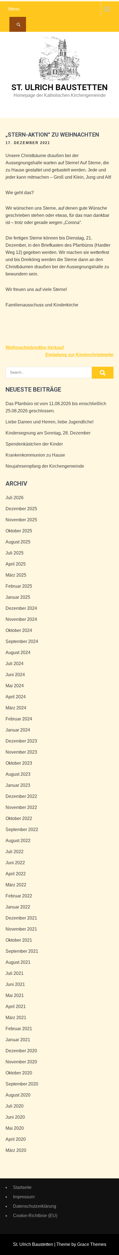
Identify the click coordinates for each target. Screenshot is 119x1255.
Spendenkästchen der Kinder (34, 444)
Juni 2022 (15, 862)
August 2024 (18, 652)
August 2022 (18, 840)
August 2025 (18, 542)
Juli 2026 (15, 497)
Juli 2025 (15, 553)
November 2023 (21, 752)
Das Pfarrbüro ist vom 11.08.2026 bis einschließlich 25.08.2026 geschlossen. (56, 407)
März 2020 (16, 1150)
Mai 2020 (15, 1128)
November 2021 (21, 929)
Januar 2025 (18, 597)
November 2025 (21, 519)
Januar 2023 (18, 785)
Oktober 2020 (19, 1073)
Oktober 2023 (19, 763)
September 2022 (22, 829)
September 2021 (22, 951)
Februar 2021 (19, 1028)
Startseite (22, 1187)
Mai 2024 (15, 685)
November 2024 (21, 619)
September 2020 (22, 1084)
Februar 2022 (19, 896)
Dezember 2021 (21, 918)
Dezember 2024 (21, 608)
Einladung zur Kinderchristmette (79, 354)
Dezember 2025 (21, 508)
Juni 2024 (15, 674)
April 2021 (16, 1006)
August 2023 (18, 774)
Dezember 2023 (21, 741)
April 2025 (16, 564)
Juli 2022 (15, 851)
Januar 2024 (18, 730)
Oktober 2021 (19, 940)
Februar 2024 (19, 719)
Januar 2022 (18, 907)
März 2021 (16, 1017)
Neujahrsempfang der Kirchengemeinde (45, 466)
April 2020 (16, 1139)
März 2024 (16, 707)
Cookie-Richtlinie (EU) (35, 1215)
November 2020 (21, 1061)
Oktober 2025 (19, 530)
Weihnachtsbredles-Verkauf (35, 347)
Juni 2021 (15, 984)
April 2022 (16, 873)
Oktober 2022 (19, 818)
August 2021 (18, 962)
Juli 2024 (15, 663)
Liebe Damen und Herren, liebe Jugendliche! (50, 422)
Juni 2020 (15, 1117)
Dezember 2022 (21, 796)
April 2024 (16, 696)
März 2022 (16, 884)
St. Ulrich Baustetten (59, 87)
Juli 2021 (15, 973)
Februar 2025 (19, 586)
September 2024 (22, 641)
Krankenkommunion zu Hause (35, 455)
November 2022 (21, 807)
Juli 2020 (15, 1106)
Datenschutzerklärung (34, 1206)
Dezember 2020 (21, 1050)
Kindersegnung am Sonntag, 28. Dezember (48, 433)
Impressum (24, 1196)
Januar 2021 (18, 1039)
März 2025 (16, 575)
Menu (13, 9)
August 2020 (18, 1095)
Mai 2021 (15, 995)
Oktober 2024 (19, 630)
